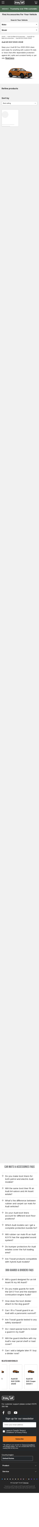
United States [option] (8, 1458)
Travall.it (32, 1488)
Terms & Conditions (28, 1445)
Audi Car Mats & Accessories (16, 36)
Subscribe (19, 1439)
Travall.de (24, 1486)
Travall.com (16, 1486)
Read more (9, 58)
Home (3, 36)
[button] (36, 2)
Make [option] (4, 25)
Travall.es (20, 1488)
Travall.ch (13, 1488)
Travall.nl (31, 1486)
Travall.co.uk (8, 1486)
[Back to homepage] (19, 2)
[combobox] (19, 24)
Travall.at (6, 1488)
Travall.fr (26, 1488)
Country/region (8, 1455)
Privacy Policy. (10, 1446)
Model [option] (4, 30)
